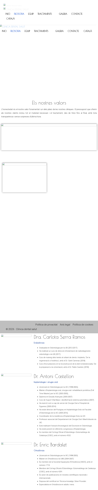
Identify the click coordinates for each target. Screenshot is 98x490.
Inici (8, 14)
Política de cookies (83, 324)
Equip (31, 14)
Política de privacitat (46, 324)
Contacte (76, 14)
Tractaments (45, 14)
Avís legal (65, 324)
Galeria (63, 14)
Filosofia (19, 14)
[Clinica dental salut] (16, 9)
